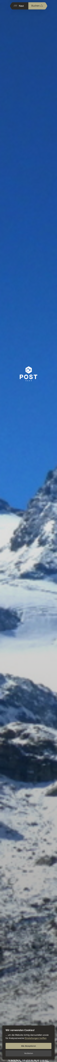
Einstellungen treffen (35, 1038)
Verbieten (28, 1053)
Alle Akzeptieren (28, 1046)
